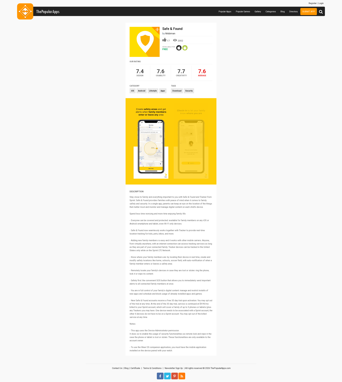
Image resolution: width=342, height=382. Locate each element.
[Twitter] (167, 376)
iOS (132, 91)
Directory (293, 11)
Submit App (308, 11)
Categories (271, 11)
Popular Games (243, 11)
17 (168, 40)
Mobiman (170, 33)
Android (141, 91)
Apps (163, 91)
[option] (151, 141)
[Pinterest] (174, 376)
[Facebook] (160, 376)
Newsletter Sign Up (174, 368)
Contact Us (117, 368)
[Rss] (181, 376)
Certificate (135, 368)
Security (189, 91)
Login (321, 3)
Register (313, 3)
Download (176, 91)
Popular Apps (225, 11)
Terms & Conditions (152, 368)
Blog (282, 11)
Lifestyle (153, 91)
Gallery (258, 11)
